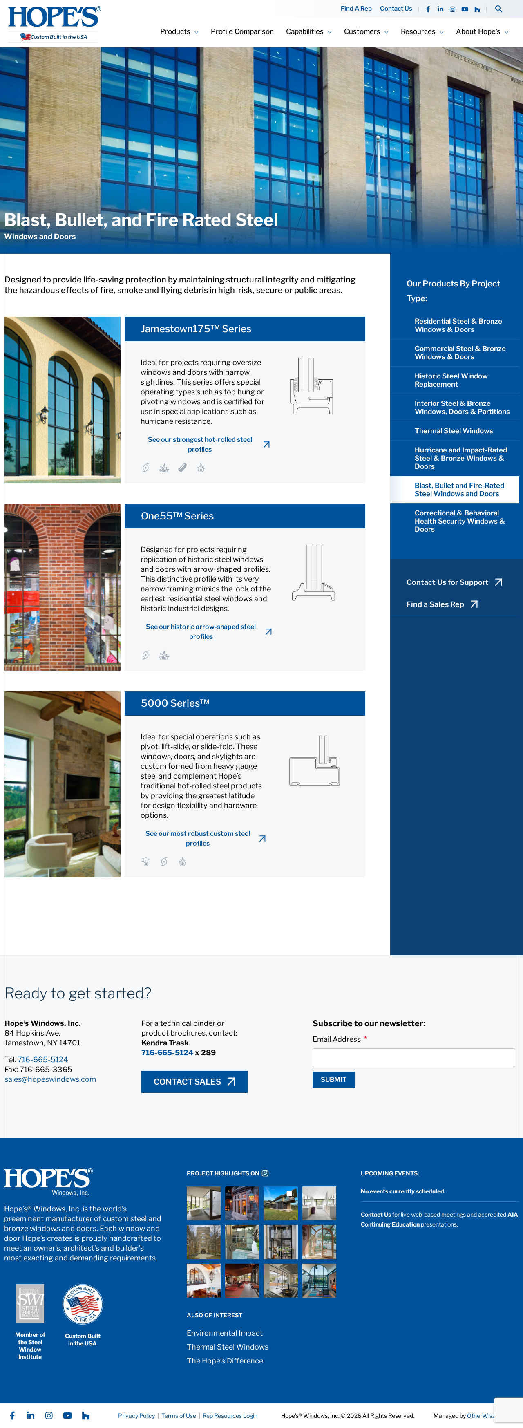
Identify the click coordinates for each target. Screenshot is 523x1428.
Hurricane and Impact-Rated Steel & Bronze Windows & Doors (461, 458)
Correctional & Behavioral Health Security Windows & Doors (460, 521)
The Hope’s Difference (225, 1360)
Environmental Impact (225, 1333)
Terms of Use (178, 1415)
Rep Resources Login (230, 1415)
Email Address (337, 1039)
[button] (498, 8)
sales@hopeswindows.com (50, 1079)
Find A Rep (356, 9)
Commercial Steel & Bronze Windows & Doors (460, 353)
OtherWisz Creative (493, 1415)
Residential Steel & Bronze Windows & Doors (458, 325)
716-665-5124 (43, 1059)
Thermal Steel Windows (454, 431)
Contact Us (396, 9)
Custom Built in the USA (83, 1339)
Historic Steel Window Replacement (451, 380)
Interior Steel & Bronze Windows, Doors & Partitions (462, 407)
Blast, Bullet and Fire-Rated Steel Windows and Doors (459, 489)
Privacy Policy (136, 1415)
